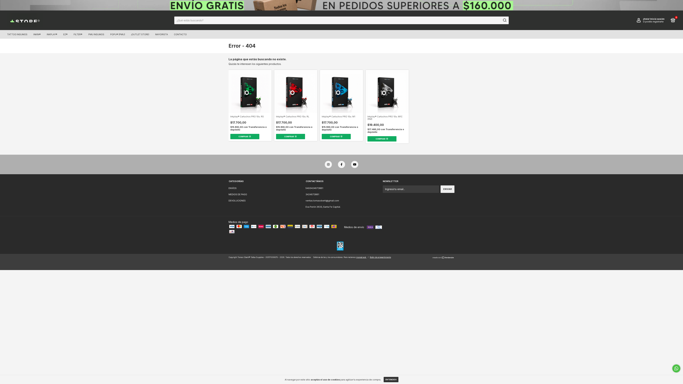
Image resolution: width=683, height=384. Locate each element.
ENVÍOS (233, 188)
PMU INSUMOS (96, 34)
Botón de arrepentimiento (380, 257)
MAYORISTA (161, 34)
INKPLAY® (52, 34)
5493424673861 (314, 188)
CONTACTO (180, 34)
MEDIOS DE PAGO (238, 194)
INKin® (37, 34)
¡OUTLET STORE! (140, 34)
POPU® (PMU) (117, 34)
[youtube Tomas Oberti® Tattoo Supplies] (354, 164)
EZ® (65, 34)
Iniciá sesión (657, 19)
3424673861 (312, 194)
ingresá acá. (361, 257)
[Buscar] (504, 20)
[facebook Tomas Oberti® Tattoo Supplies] (341, 164)
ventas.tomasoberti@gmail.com (322, 200)
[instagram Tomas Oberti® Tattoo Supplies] (328, 164)
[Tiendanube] (443, 257)
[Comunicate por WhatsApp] (676, 368)
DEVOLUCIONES (237, 200)
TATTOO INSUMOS (17, 34)
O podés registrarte (653, 21)
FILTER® (78, 34)
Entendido (391, 379)
